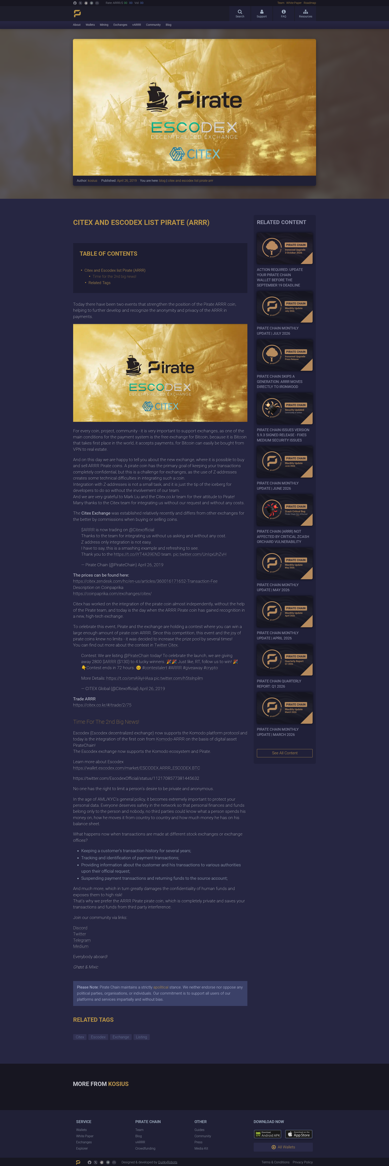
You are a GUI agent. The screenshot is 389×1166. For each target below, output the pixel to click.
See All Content (285, 753)
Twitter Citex (166, 645)
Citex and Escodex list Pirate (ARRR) (114, 270)
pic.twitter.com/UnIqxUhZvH (200, 554)
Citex (80, 1037)
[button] (283, 1147)
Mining (104, 25)
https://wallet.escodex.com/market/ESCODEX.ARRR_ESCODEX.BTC (136, 768)
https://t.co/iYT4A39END (137, 554)
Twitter (79, 934)
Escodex (98, 1037)
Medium (81, 946)
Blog (168, 25)
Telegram (82, 940)
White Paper (294, 3)
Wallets (90, 25)
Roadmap (310, 3)
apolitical (160, 987)
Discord (80, 928)
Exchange (121, 1037)
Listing (141, 1037)
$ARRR (88, 529)
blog (162, 181)
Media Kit (201, 1148)
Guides (199, 1130)
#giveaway (193, 667)
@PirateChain (136, 655)
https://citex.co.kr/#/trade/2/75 (102, 705)
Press (198, 1142)
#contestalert (154, 667)
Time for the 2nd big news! (114, 276)
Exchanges (120, 25)
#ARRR (175, 667)
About (77, 25)
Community (153, 25)
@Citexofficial (141, 529)
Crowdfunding (145, 1148)
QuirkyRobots (167, 1162)
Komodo (164, 739)
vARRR (136, 25)
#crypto (211, 667)
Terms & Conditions (276, 1162)
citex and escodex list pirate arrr (190, 181)
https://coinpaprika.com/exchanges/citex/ (112, 593)
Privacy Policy (303, 1162)
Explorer (82, 1148)
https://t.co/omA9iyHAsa (129, 678)
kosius (92, 181)
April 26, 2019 (151, 564)
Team (280, 3)
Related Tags (100, 282)
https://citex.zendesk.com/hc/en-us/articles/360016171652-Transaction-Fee (145, 581)
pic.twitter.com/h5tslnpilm (178, 678)
